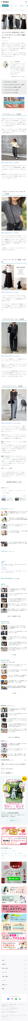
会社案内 (3, 1011)
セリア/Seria (4, 851)
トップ (2, 8)
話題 (3, 988)
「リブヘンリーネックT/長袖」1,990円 (12, 87)
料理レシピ (22, 5)
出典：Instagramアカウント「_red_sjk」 (10, 355)
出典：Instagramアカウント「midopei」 (10, 232)
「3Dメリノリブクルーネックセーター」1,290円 (14, 84)
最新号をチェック (14, 820)
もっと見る (14, 654)
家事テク (4, 964)
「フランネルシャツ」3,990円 (10, 81)
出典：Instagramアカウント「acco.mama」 (11, 423)
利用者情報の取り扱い (5, 1005)
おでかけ (3, 858)
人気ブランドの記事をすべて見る (14, 616)
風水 (15, 853)
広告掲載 (10, 1004)
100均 (11, 5)
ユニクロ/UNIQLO (5, 492)
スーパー (16, 5)
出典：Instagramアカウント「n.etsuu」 (10, 292)
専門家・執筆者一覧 (13, 1008)
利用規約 (14, 1004)
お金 (3, 960)
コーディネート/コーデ (20, 490)
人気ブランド (13, 8)
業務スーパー (4, 855)
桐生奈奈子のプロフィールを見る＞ (18, 76)
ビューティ (5, 5)
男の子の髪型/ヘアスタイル (7, 853)
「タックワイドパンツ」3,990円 (11, 92)
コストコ (10, 855)
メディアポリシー (20, 1004)
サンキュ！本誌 (23, 855)
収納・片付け (5, 968)
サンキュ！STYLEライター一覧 (7, 1009)
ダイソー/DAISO (12, 851)
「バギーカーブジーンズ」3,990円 (11, 89)
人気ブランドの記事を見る (14, 737)
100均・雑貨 (5, 976)
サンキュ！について (5, 1008)
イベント (16, 855)
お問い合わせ (3, 1004)
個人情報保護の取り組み (11, 1011)
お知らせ (12, 1005)
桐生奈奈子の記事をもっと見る (14, 482)
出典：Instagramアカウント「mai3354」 (10, 162)
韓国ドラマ (21, 853)
